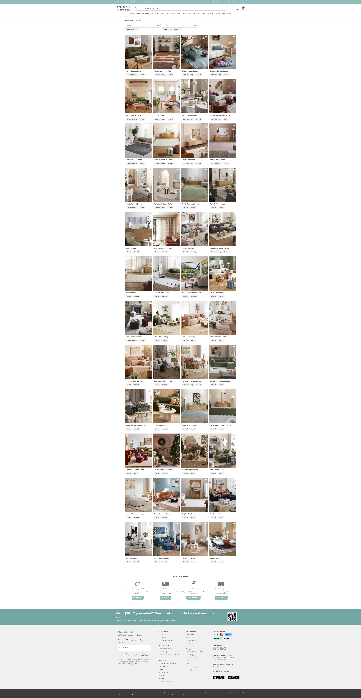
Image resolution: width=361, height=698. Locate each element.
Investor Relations (165, 681)
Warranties (189, 661)
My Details (162, 634)
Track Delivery (233, 2)
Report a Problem (192, 640)
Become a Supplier (165, 649)
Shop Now (137, 598)
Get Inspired (193, 598)
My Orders (162, 637)
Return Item (190, 643)
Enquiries (162, 678)
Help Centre (190, 634)
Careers (161, 669)
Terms (146, 660)
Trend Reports (164, 666)
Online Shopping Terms (193, 667)
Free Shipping (190, 655)
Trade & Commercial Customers (169, 655)
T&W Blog (162, 675)
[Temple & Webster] (123, 8)
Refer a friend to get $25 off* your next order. (135, 2)
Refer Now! (150, 2)
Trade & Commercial (219, 2)
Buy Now (165, 598)
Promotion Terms (192, 658)
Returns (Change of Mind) (194, 652)
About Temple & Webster (167, 663)
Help (242, 2)
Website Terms (191, 664)
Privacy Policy (132, 664)
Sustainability (163, 672)
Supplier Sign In (164, 652)
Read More (221, 598)
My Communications (166, 640)
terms (174, 621)
